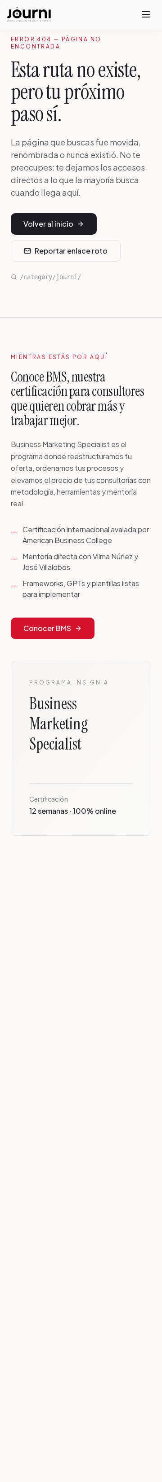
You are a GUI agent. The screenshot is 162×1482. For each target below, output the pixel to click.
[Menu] (146, 14)
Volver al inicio (48, 223)
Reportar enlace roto (71, 250)
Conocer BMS (47, 628)
